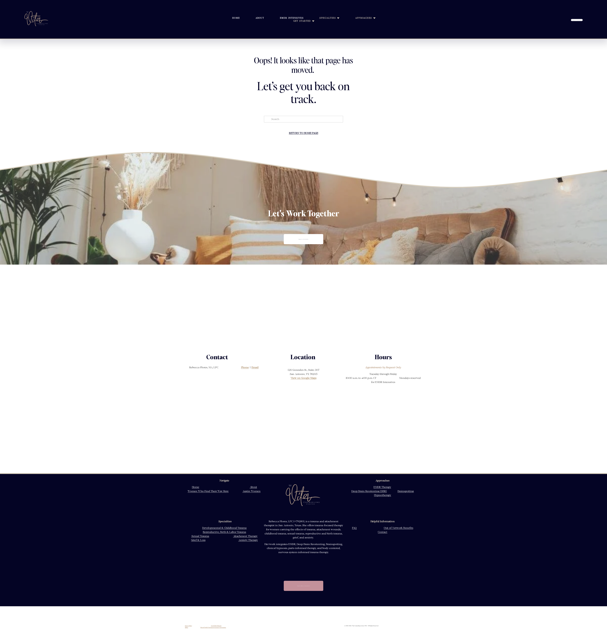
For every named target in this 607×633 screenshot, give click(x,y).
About (260, 18)
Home (236, 18)
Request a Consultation (304, 239)
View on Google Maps (303, 378)
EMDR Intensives (292, 18)
